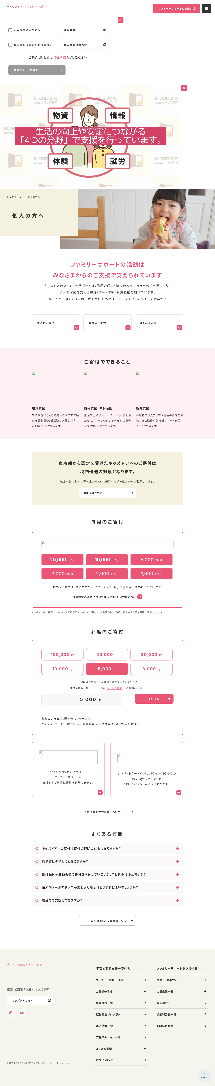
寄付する (153, 698)
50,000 (107, 654)
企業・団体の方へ (167, 980)
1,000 (151, 574)
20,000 (62, 560)
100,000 (62, 654)
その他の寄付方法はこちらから (103, 812)
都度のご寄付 (97, 323)
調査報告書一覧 (166, 1014)
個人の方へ (164, 1003)
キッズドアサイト (22, 1000)
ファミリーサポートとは (110, 980)
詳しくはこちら (93, 493)
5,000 (152, 560)
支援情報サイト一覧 (108, 1037)
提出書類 (60, 57)
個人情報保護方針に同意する (32, 45)
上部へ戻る (205, 1077)
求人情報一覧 (104, 1026)
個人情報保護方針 (75, 45)
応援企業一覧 (165, 991)
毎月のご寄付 (46, 323)
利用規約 (70, 30)
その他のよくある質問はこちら (107, 920)
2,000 (107, 574)
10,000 (107, 560)
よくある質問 (148, 323)
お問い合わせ (104, 1060)
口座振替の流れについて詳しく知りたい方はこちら (104, 597)
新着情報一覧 (104, 1003)
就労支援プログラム (108, 1014)
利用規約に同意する (26, 30)
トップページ (14, 197)
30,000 (151, 654)
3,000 (63, 574)
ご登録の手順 (104, 991)
